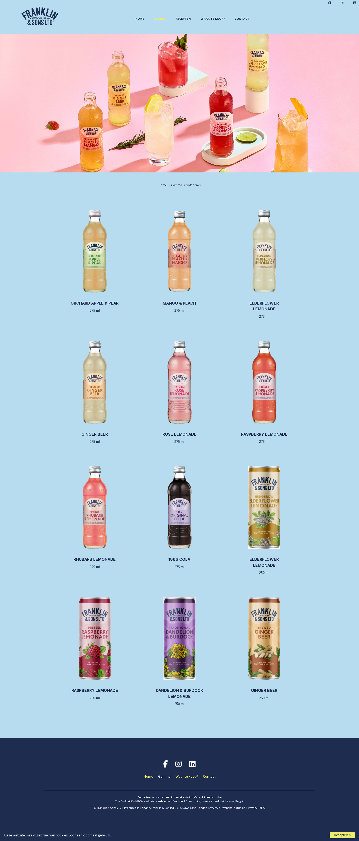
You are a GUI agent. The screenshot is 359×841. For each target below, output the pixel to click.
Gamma (164, 776)
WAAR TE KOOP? (213, 19)
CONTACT (242, 19)
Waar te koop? (187, 776)
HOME (139, 19)
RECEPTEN (183, 19)
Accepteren (342, 835)
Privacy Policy (256, 808)
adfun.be (239, 808)
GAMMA (160, 19)
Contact (209, 776)
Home (148, 776)
